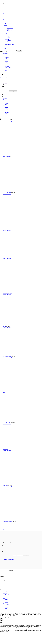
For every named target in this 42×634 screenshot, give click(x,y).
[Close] (4, 94)
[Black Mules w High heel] (22, 275)
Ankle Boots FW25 (6, 156)
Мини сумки (9, 30)
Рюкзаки (8, 32)
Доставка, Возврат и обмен (9, 559)
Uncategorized (5, 53)
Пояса (8, 41)
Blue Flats (4, 326)
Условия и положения (8, 558)
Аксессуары (7, 39)
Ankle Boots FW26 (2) (7, 192)
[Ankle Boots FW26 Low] (22, 211)
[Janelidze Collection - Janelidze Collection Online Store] (8, 11)
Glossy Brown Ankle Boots (8, 521)
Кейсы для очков (10, 43)
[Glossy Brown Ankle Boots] (22, 504)
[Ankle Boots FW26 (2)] (22, 175)
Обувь (6, 33)
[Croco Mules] (22, 436)
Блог (5, 45)
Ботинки (8, 35)
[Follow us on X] (1, 549)
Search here (2, 51)
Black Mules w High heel (7, 293)
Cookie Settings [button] (3, 617)
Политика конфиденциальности (10, 560)
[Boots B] (22, 375)
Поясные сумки (10, 28)
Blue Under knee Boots (7, 356)
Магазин (5, 25)
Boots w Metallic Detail (7, 422)
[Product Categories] (3, 16)
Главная (5, 22)
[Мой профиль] (3, 14)
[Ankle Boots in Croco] (22, 243)
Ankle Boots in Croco (7, 257)
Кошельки (9, 40)
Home (1, 77)
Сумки (6, 26)
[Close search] (1, 578)
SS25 (5, 48)
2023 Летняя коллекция (9, 44)
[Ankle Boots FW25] (22, 139)
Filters (3, 89)
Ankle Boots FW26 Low (7, 229)
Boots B (4, 392)
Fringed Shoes (5, 485)
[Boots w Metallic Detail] (22, 408)
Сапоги (8, 37)
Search (19, 51)
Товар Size (5, 83)
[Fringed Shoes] (22, 468)
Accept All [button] (8, 617)
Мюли (8, 36)
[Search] (3, 19)
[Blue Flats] (22, 310)
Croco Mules (5, 449)
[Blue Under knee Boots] (22, 342)
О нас (5, 23)
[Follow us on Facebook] (2, 549)
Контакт (5, 47)
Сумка (8, 29)
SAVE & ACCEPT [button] (3, 633)
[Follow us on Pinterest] (3, 549)
